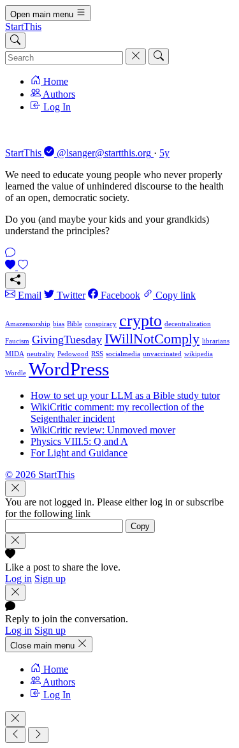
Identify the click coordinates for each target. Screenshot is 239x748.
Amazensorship (27, 323)
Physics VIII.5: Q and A (79, 441)
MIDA (14, 353)
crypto (140, 320)
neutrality (41, 353)
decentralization (187, 323)
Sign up (50, 578)
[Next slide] (38, 735)
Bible (74, 323)
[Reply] (10, 253)
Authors (58, 94)
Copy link (174, 295)
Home (54, 81)
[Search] (15, 41)
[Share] (15, 280)
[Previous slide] (15, 735)
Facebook (119, 295)
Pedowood (73, 353)
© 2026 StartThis (40, 474)
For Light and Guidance (79, 452)
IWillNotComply (152, 339)
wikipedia (198, 353)
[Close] (15, 489)
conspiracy (101, 323)
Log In (56, 106)
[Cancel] (136, 56)
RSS (97, 353)
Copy (140, 526)
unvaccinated (162, 353)
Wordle (15, 373)
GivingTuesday (67, 339)
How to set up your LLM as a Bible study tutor (125, 395)
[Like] (16, 266)
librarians (215, 341)
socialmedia (123, 353)
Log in (18, 578)
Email (28, 295)
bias (58, 323)
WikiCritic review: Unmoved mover (103, 429)
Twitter (69, 295)
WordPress (69, 369)
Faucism (17, 341)
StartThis (23, 26)
